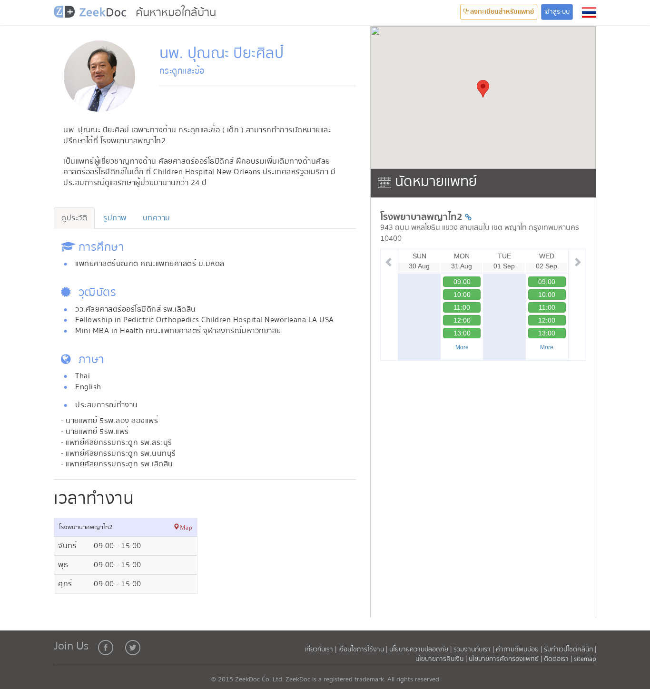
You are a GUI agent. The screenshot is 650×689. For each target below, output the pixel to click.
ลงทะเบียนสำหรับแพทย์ (501, 12)
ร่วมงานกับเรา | (473, 649)
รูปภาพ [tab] (115, 218)
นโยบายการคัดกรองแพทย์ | (506, 659)
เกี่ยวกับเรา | (321, 649)
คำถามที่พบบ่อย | (519, 649)
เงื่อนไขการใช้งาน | (363, 649)
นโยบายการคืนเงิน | (442, 659)
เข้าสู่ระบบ (557, 12)
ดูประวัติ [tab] (74, 218)
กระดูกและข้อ (182, 71)
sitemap (585, 659)
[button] (589, 12)
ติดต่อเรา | (559, 659)
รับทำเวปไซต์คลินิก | (570, 649)
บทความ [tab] (156, 218)
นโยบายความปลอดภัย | (421, 649)
